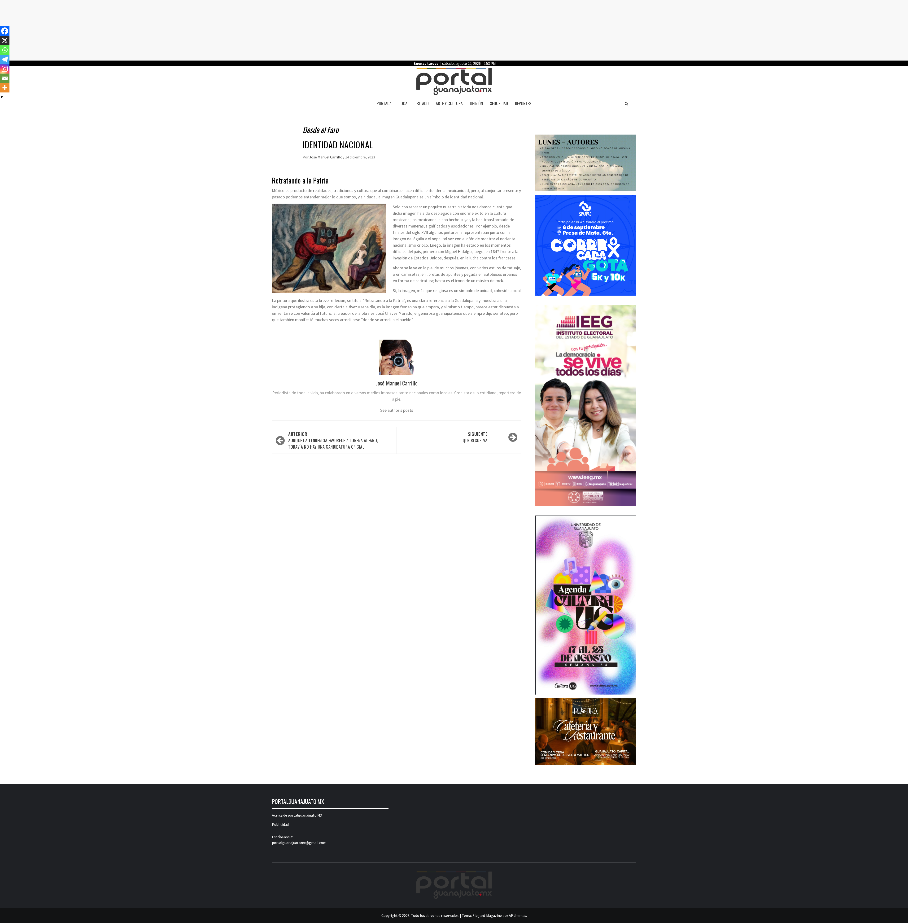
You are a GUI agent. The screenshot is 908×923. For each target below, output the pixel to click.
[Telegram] (4, 59)
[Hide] (2, 97)
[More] (4, 87)
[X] (4, 40)
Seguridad (499, 103)
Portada (384, 103)
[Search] (626, 103)
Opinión (476, 103)
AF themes (517, 915)
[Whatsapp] (4, 50)
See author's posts (396, 410)
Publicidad (280, 824)
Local (404, 103)
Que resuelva (475, 437)
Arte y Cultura (449, 103)
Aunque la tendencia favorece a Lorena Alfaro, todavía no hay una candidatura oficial (333, 440)
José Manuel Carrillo (326, 157)
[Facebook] (4, 31)
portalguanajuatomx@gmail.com (299, 842)
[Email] (4, 78)
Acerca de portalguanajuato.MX (297, 815)
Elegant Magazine (487, 915)
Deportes (523, 103)
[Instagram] (4, 69)
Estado (422, 103)
